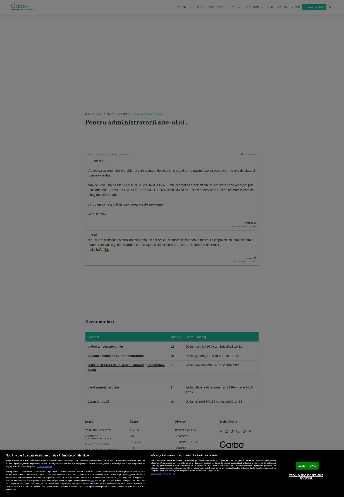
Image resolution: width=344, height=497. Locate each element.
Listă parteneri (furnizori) (163, 474)
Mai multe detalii (44, 466)
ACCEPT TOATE (307, 465)
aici (92, 480)
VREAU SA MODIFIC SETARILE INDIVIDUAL (306, 477)
